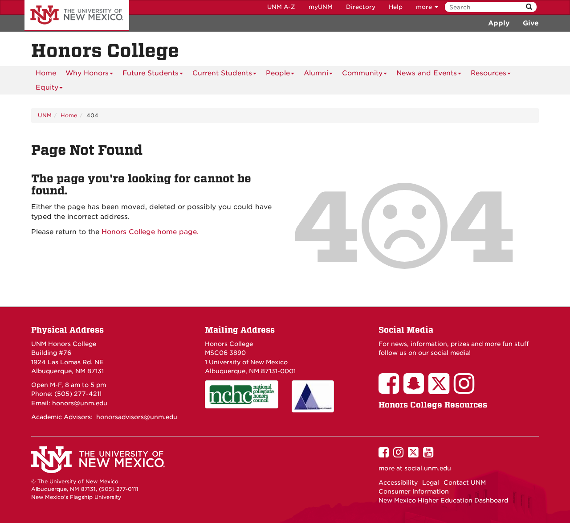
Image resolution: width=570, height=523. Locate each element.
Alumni (316, 73)
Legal (430, 482)
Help (396, 7)
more (425, 7)
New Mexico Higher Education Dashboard (443, 500)
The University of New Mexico (76, 15)
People (278, 73)
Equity (47, 87)
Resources (488, 73)
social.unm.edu (427, 468)
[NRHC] (328, 396)
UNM (45, 115)
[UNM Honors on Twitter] (441, 389)
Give (531, 23)
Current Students (222, 73)
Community (362, 73)
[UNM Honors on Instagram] (466, 389)
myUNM (321, 7)
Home (46, 73)
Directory (360, 7)
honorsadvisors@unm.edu (136, 416)
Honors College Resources (433, 404)
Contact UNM (465, 482)
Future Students (150, 73)
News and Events (426, 73)
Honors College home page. (150, 232)
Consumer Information (414, 491)
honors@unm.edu (79, 403)
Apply (498, 23)
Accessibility (398, 482)
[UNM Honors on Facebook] (391, 389)
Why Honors (87, 73)
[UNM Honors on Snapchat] (415, 389)
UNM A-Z (281, 7)
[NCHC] (241, 394)
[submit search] (529, 7)
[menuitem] (46, 73)
